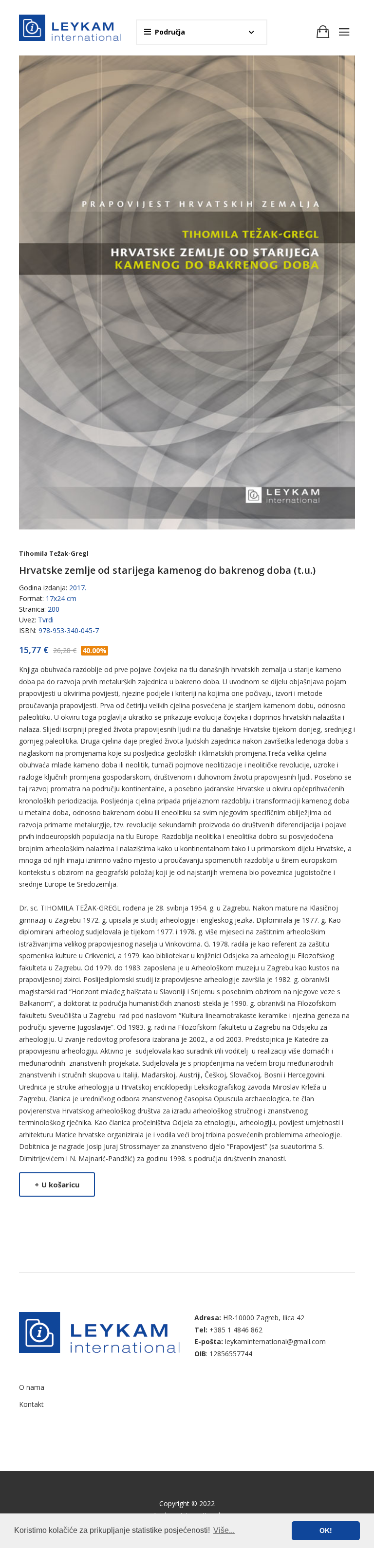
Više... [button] (224, 1530)
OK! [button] (325, 1530)
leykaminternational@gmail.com (275, 1341)
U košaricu (57, 1184)
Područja (170, 31)
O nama (31, 1387)
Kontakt (31, 1404)
